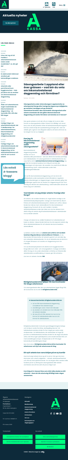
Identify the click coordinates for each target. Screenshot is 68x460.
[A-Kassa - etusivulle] (4, 4)
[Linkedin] (60, 413)
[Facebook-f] (51, 413)
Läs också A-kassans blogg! (10, 172)
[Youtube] (57, 413)
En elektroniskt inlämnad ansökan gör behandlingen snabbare (9, 76)
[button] (62, 5)
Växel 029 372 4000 (8, 413)
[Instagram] (54, 413)
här (43, 256)
